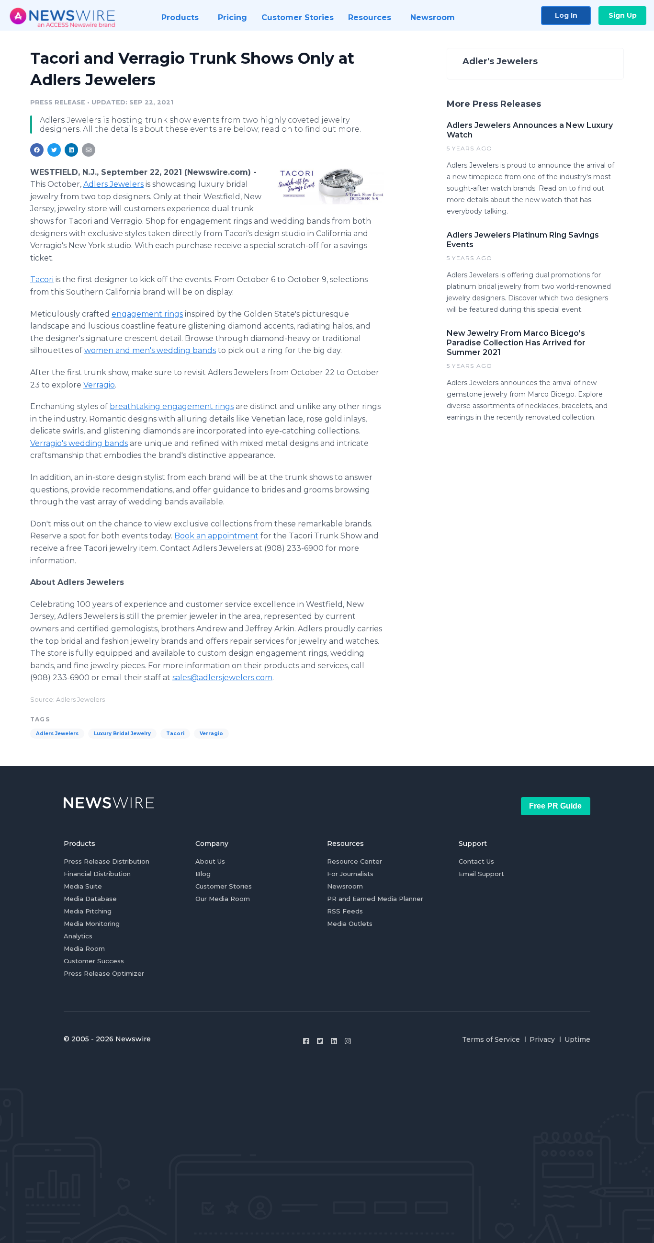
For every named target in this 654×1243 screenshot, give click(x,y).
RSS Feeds (345, 911)
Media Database (90, 898)
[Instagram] (348, 1041)
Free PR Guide (555, 806)
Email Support (481, 874)
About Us (210, 861)
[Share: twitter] (54, 150)
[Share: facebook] (37, 150)
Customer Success (94, 961)
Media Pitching (88, 911)
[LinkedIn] (334, 1041)
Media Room (84, 948)
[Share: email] (88, 150)
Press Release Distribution (106, 861)
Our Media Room (222, 898)
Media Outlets (349, 923)
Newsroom (345, 886)
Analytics (78, 936)
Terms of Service (491, 1039)
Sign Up (623, 15)
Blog (203, 874)
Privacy (542, 1039)
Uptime (577, 1039)
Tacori (175, 733)
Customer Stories (223, 886)
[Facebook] (306, 1041)
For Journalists (350, 874)
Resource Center (354, 861)
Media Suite (83, 886)
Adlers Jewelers (57, 733)
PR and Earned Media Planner (375, 898)
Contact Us (476, 861)
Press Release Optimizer (104, 973)
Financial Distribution (97, 874)
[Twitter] (320, 1041)
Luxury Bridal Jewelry (122, 733)
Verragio (211, 733)
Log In (566, 15)
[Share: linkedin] (71, 150)
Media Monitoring (92, 923)
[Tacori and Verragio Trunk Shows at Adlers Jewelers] (330, 186)
